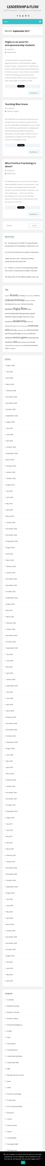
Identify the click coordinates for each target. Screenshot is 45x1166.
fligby (16, 309)
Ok (23, 1162)
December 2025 (11, 397)
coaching (21, 296)
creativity (36, 295)
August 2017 (10, 818)
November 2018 (11, 730)
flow (24, 308)
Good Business (12, 1050)
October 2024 (11, 447)
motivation (35, 330)
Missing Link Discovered (15, 1075)
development (9, 304)
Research (10, 1113)
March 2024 (10, 460)
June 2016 (9, 905)
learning (13, 330)
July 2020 (9, 654)
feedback (9, 309)
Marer (25, 330)
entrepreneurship (27, 304)
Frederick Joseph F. (13, 111)
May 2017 (9, 836)
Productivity (11, 1100)
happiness (15, 317)
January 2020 (10, 679)
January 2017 (10, 862)
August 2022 (10, 547)
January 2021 (10, 629)
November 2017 (11, 799)
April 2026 (9, 378)
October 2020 (11, 642)
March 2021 (10, 617)
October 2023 (11, 478)
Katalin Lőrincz (11, 173)
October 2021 (11, 591)
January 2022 (10, 573)
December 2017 (11, 792)
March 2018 (10, 774)
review (9, 1119)
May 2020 (9, 667)
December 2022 (11, 529)
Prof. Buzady (24, 333)
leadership (19, 321)
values (7, 348)
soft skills (32, 342)
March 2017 (10, 849)
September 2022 (12, 541)
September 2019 (12, 686)
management (20, 330)
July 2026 (9, 372)
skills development (23, 342)
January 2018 (10, 786)
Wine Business (12, 1150)
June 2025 (9, 434)
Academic (10, 1000)
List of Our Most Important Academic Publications (22, 252)
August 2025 (10, 422)
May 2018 (9, 761)
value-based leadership (30, 345)
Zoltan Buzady (11, 52)
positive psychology (12, 333)
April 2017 (9, 843)
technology (16, 345)
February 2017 (11, 855)
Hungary (32, 317)
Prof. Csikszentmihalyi (14, 1106)
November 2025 (11, 403)
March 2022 (10, 560)
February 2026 (11, 391)
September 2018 (12, 742)
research (9, 337)
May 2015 (9, 975)
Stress (9, 1132)
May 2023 (9, 504)
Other (9, 1087)
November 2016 (11, 874)
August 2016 (10, 893)
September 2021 (12, 598)
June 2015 (9, 968)
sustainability (9, 345)
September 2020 (12, 648)
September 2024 (12, 453)
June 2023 (9, 497)
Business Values (12, 1018)
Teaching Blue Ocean (16, 104)
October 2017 (11, 805)
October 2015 (11, 949)
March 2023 (10, 516)
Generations (11, 1044)
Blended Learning (13, 1006)
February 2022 (11, 566)
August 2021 (10, 604)
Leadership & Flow (22, 6)
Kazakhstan (9, 321)
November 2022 (11, 535)
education (18, 304)
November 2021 (11, 585)
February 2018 (11, 780)
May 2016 (9, 912)
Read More (33, 93)
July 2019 (9, 692)
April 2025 (9, 441)
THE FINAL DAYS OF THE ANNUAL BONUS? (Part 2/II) (22, 277)
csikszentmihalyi (15, 300)
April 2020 (9, 673)
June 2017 (9, 830)
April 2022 (9, 554)
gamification (27, 314)
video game (12, 348)
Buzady (14, 295)
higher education (24, 317)
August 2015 (10, 956)
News (9, 1081)
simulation (8, 342)
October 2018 (11, 736)
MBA (28, 330)
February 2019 (11, 717)
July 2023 (9, 491)
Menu (6, 22)
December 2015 (11, 937)
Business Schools (13, 1012)
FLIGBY (9, 1031)
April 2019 (9, 704)
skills (15, 341)
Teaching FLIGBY (12, 1144)
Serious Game (12, 1125)
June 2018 (9, 755)
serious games (33, 337)
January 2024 (10, 472)
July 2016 (9, 899)
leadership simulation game (20, 326)
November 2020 (11, 635)
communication (29, 295)
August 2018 (10, 748)
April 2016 (9, 918)
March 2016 (10, 924)
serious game (20, 337)
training (21, 345)
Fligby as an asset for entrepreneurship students (20, 43)
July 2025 (9, 428)
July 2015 (9, 962)
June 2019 (9, 698)
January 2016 (10, 931)
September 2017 (12, 811)
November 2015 (11, 943)
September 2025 (12, 416)
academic (7, 295)
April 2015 (9, 981)
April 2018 (9, 767)
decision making (30, 300)
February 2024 (11, 466)
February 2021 (11, 623)
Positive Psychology (14, 1094)
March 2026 (10, 384)
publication (32, 334)
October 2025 (11, 409)
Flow (8, 1037)
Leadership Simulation (14, 1056)
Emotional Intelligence (14, 1025)
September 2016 (12, 887)
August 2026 (10, 365)
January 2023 (10, 522)
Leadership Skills (13, 1062)
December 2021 (11, 579)
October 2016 (11, 880)
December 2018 (11, 723)
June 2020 (9, 661)
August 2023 (10, 485)
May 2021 (9, 610)
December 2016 (11, 868)
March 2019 (10, 711)
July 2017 (9, 824)
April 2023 (9, 510)
